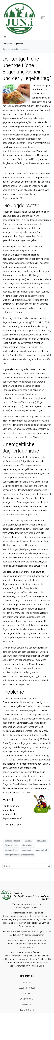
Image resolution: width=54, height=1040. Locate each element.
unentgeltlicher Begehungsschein (19, 854)
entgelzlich (41, 840)
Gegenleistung (11, 845)
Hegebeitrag (27, 845)
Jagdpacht (26, 850)
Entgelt (28, 840)
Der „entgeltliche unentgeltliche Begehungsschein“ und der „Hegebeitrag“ (27, 68)
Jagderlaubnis (11, 850)
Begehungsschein (12, 840)
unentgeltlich (41, 850)
